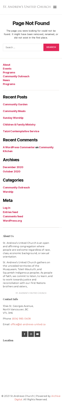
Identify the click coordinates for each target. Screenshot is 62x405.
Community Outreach (16, 76)
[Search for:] (22, 48)
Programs (9, 72)
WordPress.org (12, 220)
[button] (55, 7)
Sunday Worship (13, 117)
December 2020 (13, 167)
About (6, 64)
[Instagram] (31, 334)
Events (7, 68)
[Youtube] (37, 334)
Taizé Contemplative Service (21, 131)
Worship (8, 191)
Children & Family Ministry (19, 124)
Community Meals (14, 111)
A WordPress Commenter (19, 147)
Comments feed (13, 216)
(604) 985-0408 (21, 318)
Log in (6, 207)
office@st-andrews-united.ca (28, 324)
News (6, 80)
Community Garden (15, 104)
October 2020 (11, 171)
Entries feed (10, 212)
